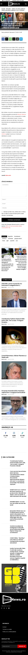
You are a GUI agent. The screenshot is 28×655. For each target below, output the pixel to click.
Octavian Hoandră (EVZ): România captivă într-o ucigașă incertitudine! (13, 391)
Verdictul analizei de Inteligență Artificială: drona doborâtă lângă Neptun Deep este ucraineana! (17, 529)
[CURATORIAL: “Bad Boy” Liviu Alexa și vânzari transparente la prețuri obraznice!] (5, 540)
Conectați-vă (14, 432)
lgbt (7, 240)
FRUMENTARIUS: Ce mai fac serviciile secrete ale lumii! (18, 503)
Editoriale (4, 378)
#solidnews (17, 236)
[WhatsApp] (10, 39)
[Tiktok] (6, 608)
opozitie (12, 240)
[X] (6, 39)
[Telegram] (21, 39)
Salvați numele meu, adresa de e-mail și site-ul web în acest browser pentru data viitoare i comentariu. (13, 213)
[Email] (13, 39)
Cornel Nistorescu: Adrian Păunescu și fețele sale (14, 356)
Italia (3, 240)
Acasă (3, 8)
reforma (4, 134)
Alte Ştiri (8, 8)
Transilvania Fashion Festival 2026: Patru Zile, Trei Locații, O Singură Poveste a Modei (17, 463)
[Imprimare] (17, 39)
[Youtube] (9, 608)
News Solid (4, 287)
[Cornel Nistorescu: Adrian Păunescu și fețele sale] (14, 370)
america (4, 238)
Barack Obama (22, 114)
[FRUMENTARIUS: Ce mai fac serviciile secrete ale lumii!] (5, 503)
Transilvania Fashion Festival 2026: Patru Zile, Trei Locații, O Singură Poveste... (13, 320)
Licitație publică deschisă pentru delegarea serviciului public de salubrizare (7, 264)
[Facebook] (3, 39)
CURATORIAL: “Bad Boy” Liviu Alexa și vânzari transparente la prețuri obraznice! (17, 540)
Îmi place (5, 432)
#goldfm (10, 236)
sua (17, 240)
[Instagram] (4, 608)
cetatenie (10, 238)
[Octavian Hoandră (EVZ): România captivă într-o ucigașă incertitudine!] (14, 405)
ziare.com (8, 175)
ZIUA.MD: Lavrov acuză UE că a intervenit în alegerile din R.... (12, 284)
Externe (3, 306)
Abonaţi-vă (22, 646)
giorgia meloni (18, 238)
